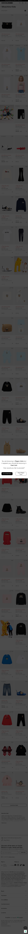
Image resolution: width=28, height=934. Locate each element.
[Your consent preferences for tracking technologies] (25, 931)
